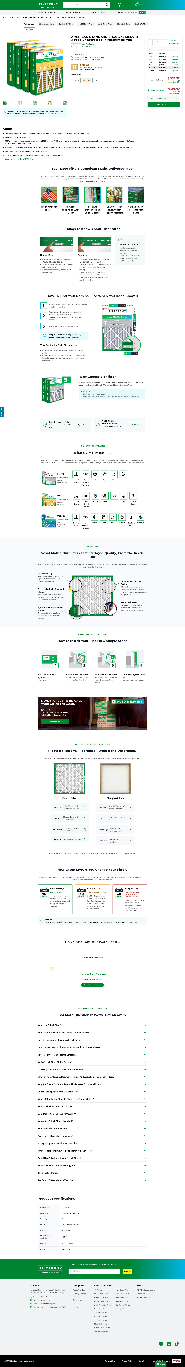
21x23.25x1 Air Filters (46, 24)
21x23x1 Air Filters (123, 24)
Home (5, 17)
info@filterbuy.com (48, 1304)
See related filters (51, 114)
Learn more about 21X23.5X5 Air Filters (19, 159)
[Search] (107, 4)
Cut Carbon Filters (123, 1305)
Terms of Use (110, 1361)
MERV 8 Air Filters (101, 1294)
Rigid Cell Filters (100, 1324)
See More (29, 29)
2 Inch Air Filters (100, 1312)
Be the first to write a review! (92, 985)
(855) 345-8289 (47, 1297)
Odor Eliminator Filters (103, 1305)
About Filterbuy (79, 1290)
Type (99, 12)
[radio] (163, 79)
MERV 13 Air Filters (102, 1301)
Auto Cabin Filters (123, 1290)
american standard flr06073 (63, 17)
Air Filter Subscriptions (146, 1290)
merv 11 (83, 17)
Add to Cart (163, 105)
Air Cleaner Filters (123, 1297)
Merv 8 (76, 80)
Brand (72, 12)
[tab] (5, 103)
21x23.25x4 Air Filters (86, 24)
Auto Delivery (157, 80)
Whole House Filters (102, 1328)
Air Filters (98, 1290)
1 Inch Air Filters (100, 1309)
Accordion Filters (122, 1294)
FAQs (75, 1304)
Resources (141, 1294)
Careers (76, 1307)
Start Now (133, 425)
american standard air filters (33, 17)
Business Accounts (144, 1297)
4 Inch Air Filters (100, 1316)
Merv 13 (97, 80)
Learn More (55, 721)
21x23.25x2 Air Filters (66, 24)
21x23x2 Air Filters (141, 24)
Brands (13, 17)
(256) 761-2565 (47, 1300)
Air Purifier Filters (122, 1301)
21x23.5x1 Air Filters (105, 24)
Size (45, 12)
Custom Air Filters (101, 1331)
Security (142, 1361)
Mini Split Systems (123, 1309)
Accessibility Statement (161, 1361)
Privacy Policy (127, 1361)
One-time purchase (159, 91)
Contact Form (78, 1300)
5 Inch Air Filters (100, 1320)
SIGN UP (127, 1271)
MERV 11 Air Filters (102, 1297)
